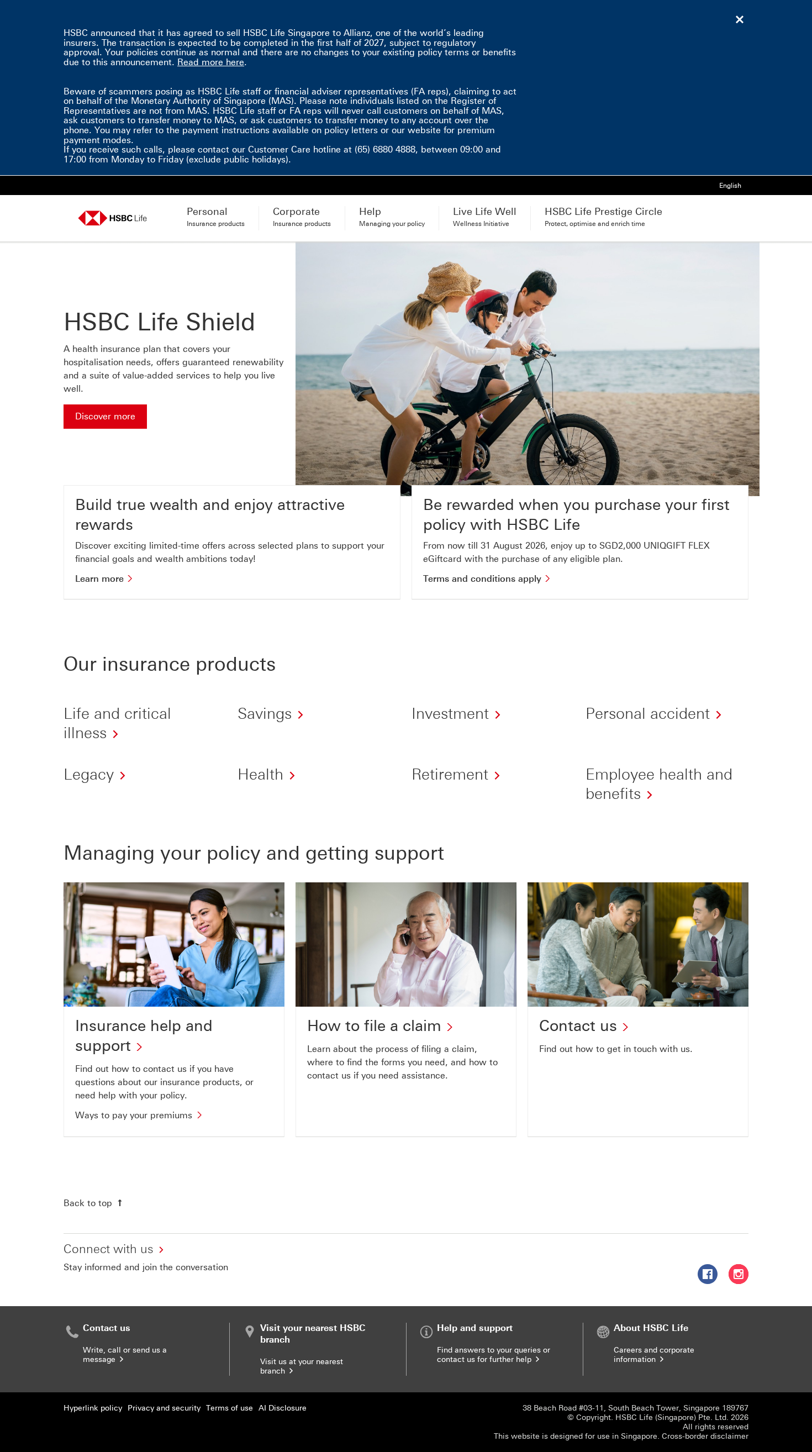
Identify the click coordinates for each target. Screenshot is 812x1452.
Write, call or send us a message (125, 1354)
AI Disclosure (283, 1408)
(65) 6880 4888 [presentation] (385, 149)
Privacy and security (164, 1408)
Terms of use (229, 1408)
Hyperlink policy (93, 1408)
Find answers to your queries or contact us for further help (493, 1354)
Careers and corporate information (654, 1354)
